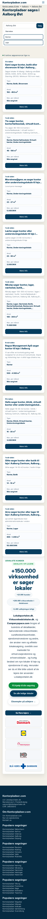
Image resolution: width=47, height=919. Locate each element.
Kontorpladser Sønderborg (14, 909)
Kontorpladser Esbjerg (12, 838)
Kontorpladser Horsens (12, 852)
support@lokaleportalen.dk (14, 804)
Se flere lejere (23, 713)
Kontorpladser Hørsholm (13, 870)
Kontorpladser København (13, 829)
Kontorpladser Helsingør (13, 872)
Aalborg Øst (37, 6)
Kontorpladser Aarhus (12, 831)
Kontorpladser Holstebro (13, 890)
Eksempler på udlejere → (23, 701)
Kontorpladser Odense (12, 834)
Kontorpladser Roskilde (12, 856)
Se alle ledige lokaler (23, 693)
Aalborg (25, 6)
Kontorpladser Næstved (13, 875)
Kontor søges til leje (11, 6)
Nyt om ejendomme (11, 818)
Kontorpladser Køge (11, 888)
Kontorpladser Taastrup (12, 893)
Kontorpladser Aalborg (12, 836)
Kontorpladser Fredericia (13, 886)
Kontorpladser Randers (12, 847)
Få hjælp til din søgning (23, 685)
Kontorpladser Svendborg (13, 911)
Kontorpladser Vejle (11, 854)
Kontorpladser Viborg (11, 884)
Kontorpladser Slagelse (12, 902)
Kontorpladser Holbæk (12, 906)
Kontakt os (7, 820)
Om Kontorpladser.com (12, 816)
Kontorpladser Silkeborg (13, 868)
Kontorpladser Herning (12, 865)
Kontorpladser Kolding (12, 850)
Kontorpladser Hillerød (12, 904)
